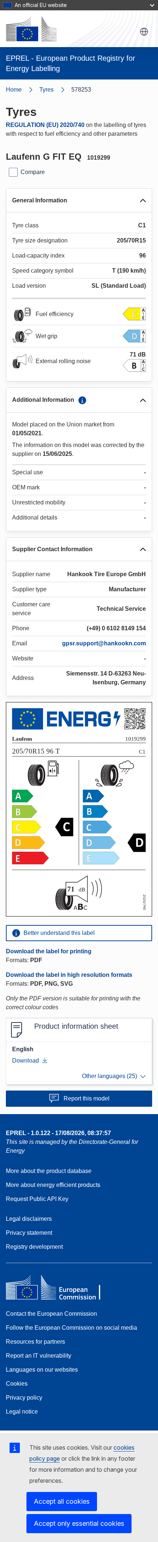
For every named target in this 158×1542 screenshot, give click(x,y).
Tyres (46, 89)
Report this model (86, 1098)
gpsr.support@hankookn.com (104, 643)
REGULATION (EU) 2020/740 (45, 125)
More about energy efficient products (53, 1185)
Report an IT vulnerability (38, 1356)
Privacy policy (24, 1397)
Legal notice (22, 1411)
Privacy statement (29, 1233)
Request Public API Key (37, 1199)
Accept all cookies (62, 1501)
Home (14, 89)
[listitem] (55, 89)
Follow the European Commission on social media (71, 1328)
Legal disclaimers (29, 1219)
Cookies (17, 1383)
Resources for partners (35, 1342)
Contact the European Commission (51, 1314)
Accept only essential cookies (79, 1523)
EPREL (58, 1133)
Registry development (34, 1247)
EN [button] (144, 32)
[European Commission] (31, 28)
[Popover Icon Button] (82, 400)
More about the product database (48, 1171)
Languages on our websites (42, 1369)
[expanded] (143, 200)
